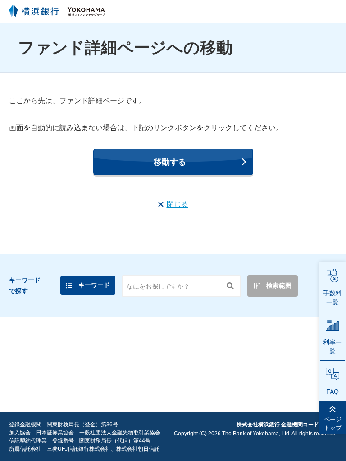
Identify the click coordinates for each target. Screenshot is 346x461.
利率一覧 (332, 347)
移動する (170, 162)
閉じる (177, 204)
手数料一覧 (332, 297)
